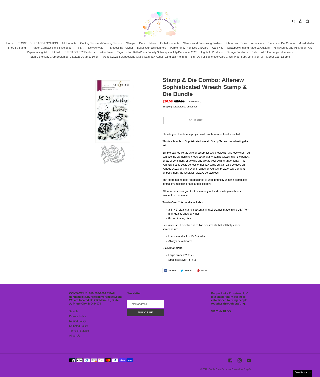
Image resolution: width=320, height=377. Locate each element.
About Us (74, 335)
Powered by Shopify (241, 369)
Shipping (167, 106)
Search (73, 311)
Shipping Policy (78, 326)
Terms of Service (79, 330)
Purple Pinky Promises (220, 369)
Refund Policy (77, 321)
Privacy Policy (77, 316)
